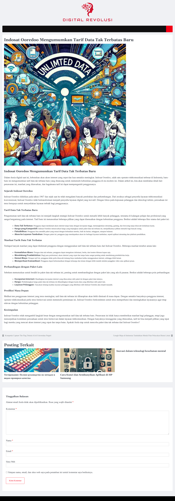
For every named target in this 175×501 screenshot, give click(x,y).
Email (9, 451)
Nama (9, 440)
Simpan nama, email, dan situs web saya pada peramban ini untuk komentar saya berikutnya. (50, 472)
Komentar (11, 409)
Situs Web (10, 461)
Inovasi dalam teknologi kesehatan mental (141, 351)
